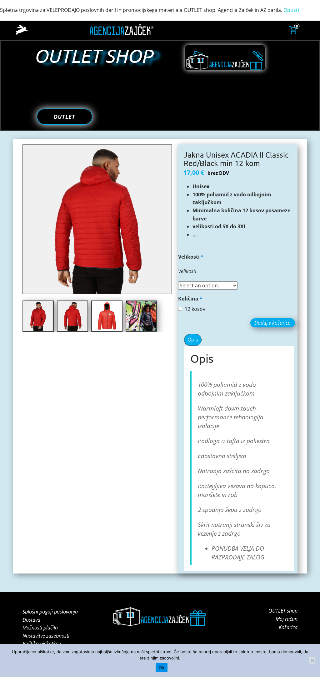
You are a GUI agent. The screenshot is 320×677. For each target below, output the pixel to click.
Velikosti (190, 256)
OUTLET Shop (268, 29)
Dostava (31, 619)
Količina (190, 298)
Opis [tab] (193, 339)
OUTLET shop (283, 610)
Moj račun (287, 618)
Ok (161, 667)
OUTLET (64, 116)
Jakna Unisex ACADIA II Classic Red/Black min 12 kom (236, 158)
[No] (312, 660)
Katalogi (172, 29)
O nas (206, 29)
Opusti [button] (291, 10)
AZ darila (190, 29)
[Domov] (21, 30)
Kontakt (221, 29)
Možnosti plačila (40, 627)
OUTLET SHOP (93, 55)
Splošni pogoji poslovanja (50, 611)
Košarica (288, 627)
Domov (155, 29)
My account (242, 29)
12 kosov (195, 309)
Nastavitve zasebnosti (45, 635)
